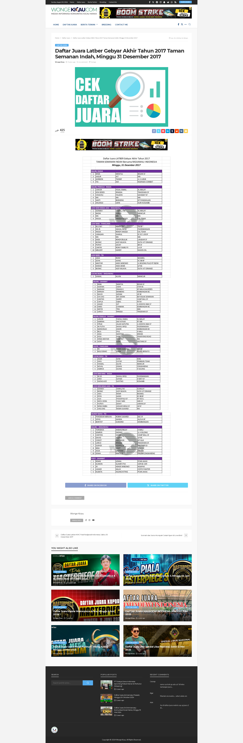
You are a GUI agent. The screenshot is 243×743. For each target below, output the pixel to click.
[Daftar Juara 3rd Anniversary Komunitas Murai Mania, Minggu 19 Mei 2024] (106, 711)
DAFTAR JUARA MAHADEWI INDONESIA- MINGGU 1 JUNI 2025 (156, 613)
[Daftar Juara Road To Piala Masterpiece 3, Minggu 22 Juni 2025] (157, 570)
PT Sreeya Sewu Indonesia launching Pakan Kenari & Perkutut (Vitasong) (127, 683)
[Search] (189, 24)
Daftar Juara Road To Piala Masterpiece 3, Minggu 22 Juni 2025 (157, 577)
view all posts (76, 520)
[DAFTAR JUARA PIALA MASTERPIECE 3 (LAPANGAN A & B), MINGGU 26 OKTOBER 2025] (85, 570)
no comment (83, 62)
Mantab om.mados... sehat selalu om (173, 696)
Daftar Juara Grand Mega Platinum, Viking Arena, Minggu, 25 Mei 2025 (80, 648)
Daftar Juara (81, 2)
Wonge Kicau (59, 62)
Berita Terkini (92, 2)
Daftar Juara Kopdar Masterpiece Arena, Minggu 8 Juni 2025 (84, 613)
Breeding (103, 2)
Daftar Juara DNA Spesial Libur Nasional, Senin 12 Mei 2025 (155, 648)
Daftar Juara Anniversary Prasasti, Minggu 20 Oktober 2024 (127, 696)
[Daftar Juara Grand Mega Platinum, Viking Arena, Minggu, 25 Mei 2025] (85, 641)
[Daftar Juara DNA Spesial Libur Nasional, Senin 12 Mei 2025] (157, 641)
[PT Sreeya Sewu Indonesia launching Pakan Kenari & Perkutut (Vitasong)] (106, 684)
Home (72, 2)
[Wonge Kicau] (74, 10)
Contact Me (113, 2)
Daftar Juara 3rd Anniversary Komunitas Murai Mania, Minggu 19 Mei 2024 (127, 710)
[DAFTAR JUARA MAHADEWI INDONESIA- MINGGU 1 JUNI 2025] (157, 605)
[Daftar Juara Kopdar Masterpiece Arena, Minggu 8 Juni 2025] (85, 605)
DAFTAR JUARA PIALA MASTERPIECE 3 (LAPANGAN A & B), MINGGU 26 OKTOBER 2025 (84, 577)
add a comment (75, 498)
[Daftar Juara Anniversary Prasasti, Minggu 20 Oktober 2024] (106, 698)
